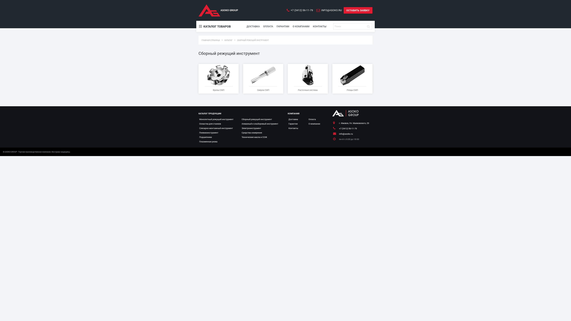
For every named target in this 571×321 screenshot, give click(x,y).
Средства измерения (252, 132)
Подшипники (205, 137)
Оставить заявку (358, 10)
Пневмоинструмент (208, 132)
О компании (301, 26)
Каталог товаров (217, 26)
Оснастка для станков (210, 123)
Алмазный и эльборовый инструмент (260, 123)
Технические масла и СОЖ (254, 137)
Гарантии (283, 26)
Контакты (319, 26)
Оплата (268, 26)
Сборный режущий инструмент (257, 119)
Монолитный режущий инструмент (216, 119)
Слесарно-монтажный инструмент (216, 128)
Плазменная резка (208, 141)
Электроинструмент (251, 128)
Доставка (253, 26)
